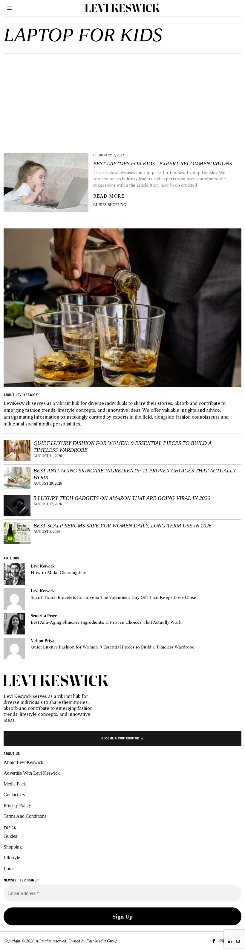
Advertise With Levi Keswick (32, 773)
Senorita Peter (44, 615)
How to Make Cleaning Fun (58, 572)
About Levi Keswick (23, 762)
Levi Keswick (43, 566)
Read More (109, 196)
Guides (100, 205)
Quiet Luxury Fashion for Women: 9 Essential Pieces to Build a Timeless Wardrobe (122, 446)
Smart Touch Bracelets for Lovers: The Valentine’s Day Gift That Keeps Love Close (113, 597)
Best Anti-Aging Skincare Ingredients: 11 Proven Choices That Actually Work (134, 474)
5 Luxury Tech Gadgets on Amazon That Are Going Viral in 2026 (121, 498)
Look (9, 868)
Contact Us (14, 794)
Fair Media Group (101, 941)
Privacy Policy (17, 805)
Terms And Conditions (25, 816)
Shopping (117, 205)
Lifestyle (12, 857)
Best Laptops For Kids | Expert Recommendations (162, 164)
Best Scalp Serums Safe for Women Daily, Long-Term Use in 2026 (122, 526)
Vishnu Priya (42, 640)
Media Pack (15, 783)
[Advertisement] (122, 98)
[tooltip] (14, 574)
